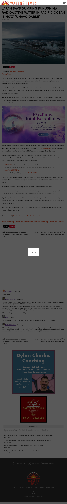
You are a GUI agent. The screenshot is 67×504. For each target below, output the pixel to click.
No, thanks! (33, 253)
